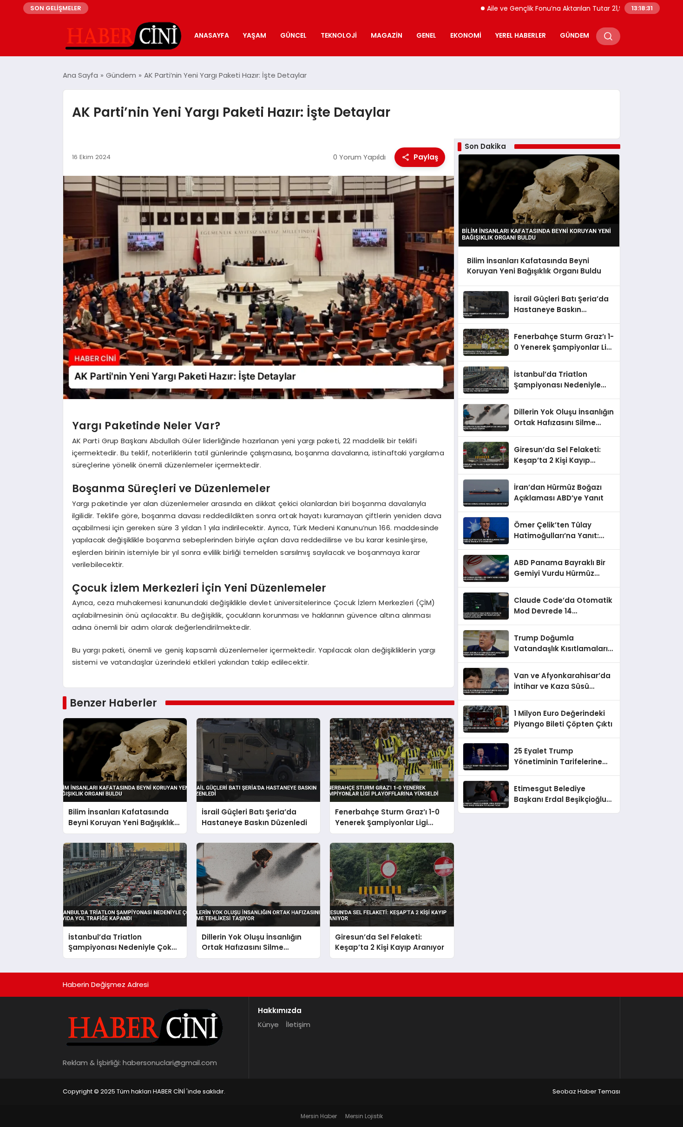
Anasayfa (211, 35)
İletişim (298, 1024)
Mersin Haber (319, 1116)
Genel (426, 35)
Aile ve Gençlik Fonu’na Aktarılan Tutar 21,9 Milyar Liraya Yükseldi (561, 8)
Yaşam (254, 35)
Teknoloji (339, 35)
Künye (268, 1024)
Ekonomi (465, 35)
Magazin (386, 35)
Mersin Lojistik (364, 1116)
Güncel (293, 35)
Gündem (574, 35)
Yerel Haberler (520, 35)
